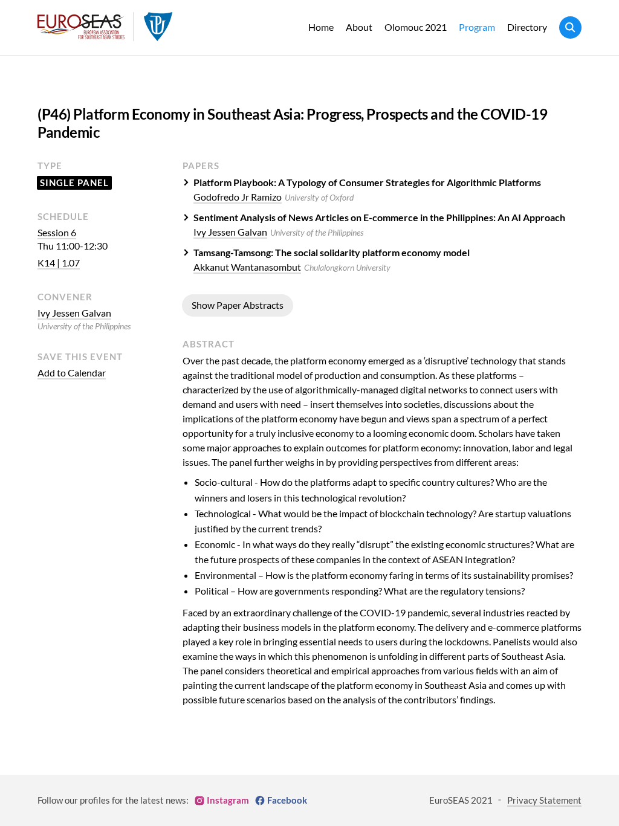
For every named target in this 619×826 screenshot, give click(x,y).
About (359, 27)
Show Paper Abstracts (238, 305)
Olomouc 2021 (415, 27)
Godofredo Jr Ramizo (237, 196)
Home (321, 27)
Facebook (287, 800)
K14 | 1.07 (58, 262)
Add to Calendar (71, 372)
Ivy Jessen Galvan (74, 312)
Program (477, 27)
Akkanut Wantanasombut (247, 267)
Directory (527, 27)
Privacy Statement (544, 800)
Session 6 (56, 232)
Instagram (228, 800)
